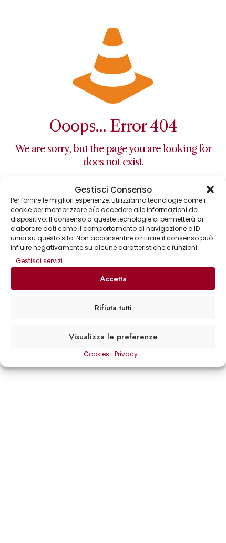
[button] (210, 189)
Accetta (113, 279)
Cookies (96, 353)
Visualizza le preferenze (113, 337)
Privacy (126, 353)
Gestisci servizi (39, 260)
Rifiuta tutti (113, 308)
